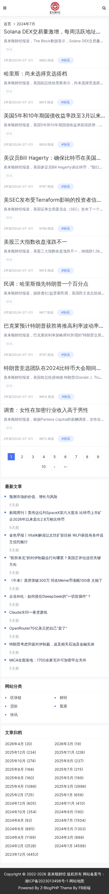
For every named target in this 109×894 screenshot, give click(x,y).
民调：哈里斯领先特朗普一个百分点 (46, 284)
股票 (63, 706)
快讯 (9, 49)
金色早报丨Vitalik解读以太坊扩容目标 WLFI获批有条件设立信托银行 (56, 538)
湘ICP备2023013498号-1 (46, 881)
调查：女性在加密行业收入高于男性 (46, 410)
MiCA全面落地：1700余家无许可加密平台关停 (47, 660)
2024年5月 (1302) (70, 828)
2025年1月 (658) (69, 794)
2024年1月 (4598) (70, 846)
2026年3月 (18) (67, 743)
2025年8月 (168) (19, 769)
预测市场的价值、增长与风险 (33, 496)
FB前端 (84, 887)
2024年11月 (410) (69, 803)
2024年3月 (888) (69, 837)
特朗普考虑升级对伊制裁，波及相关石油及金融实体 (51, 644)
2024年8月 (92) (18, 820)
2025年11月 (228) (69, 752)
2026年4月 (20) (18, 743)
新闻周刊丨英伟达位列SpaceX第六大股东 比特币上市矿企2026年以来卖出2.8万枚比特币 (55, 515)
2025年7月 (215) (68, 769)
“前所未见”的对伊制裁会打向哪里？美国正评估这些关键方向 (55, 561)
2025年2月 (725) (19, 794)
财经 (63, 697)
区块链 (15, 697)
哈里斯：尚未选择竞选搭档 (35, 73)
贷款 (14, 706)
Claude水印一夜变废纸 (28, 612)
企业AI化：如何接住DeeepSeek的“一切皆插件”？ (50, 596)
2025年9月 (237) (69, 760)
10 (44, 466)
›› (65, 466)
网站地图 (76, 881)
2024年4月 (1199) (20, 837)
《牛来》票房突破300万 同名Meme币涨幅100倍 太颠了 (55, 580)
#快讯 (65, 60)
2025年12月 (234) (20, 752)
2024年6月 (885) (20, 828)
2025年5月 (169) (69, 777)
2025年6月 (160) (19, 777)
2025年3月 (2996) (70, 786)
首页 (7, 24)
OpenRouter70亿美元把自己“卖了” (38, 628)
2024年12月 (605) (20, 803)
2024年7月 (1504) (70, 820)
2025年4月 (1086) (21, 786)
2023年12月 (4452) (21, 854)
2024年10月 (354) (21, 811)
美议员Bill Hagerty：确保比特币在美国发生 (55, 158)
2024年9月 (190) (69, 811)
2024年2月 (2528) (20, 846)
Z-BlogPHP (49, 887)
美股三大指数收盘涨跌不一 (35, 242)
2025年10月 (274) (20, 760)
